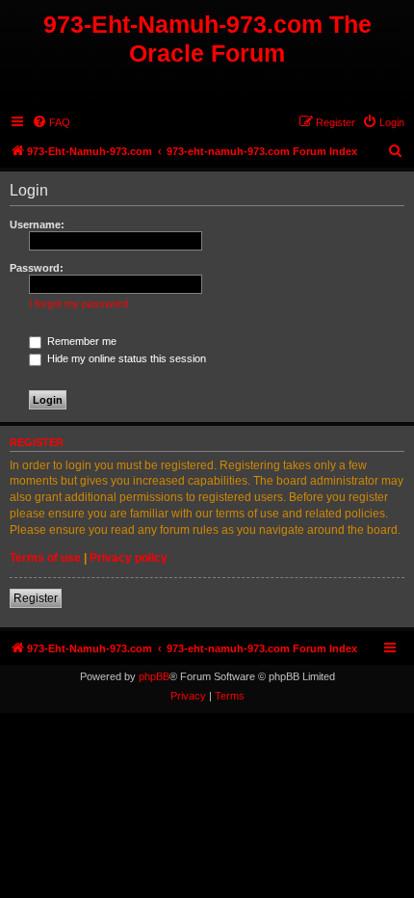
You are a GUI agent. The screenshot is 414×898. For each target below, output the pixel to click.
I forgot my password (78, 303)
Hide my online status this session (125, 358)
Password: (37, 268)
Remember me (80, 341)
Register (35, 598)
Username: (37, 224)
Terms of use (45, 558)
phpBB (154, 676)
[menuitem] (51, 122)
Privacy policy (129, 558)
